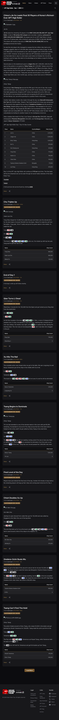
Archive (42, 711)
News (30, 3)
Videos (36, 3)
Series (24, 3)
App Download (43, 700)
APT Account (43, 706)
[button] (9, 191)
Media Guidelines (33, 705)
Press (50, 3)
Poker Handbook (42, 697)
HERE (31, 187)
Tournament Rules (33, 701)
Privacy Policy (33, 698)
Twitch (6, 183)
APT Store (43, 3)
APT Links (42, 693)
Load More (29, 670)
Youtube (6, 179)
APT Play (42, 709)
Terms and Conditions (33, 694)
